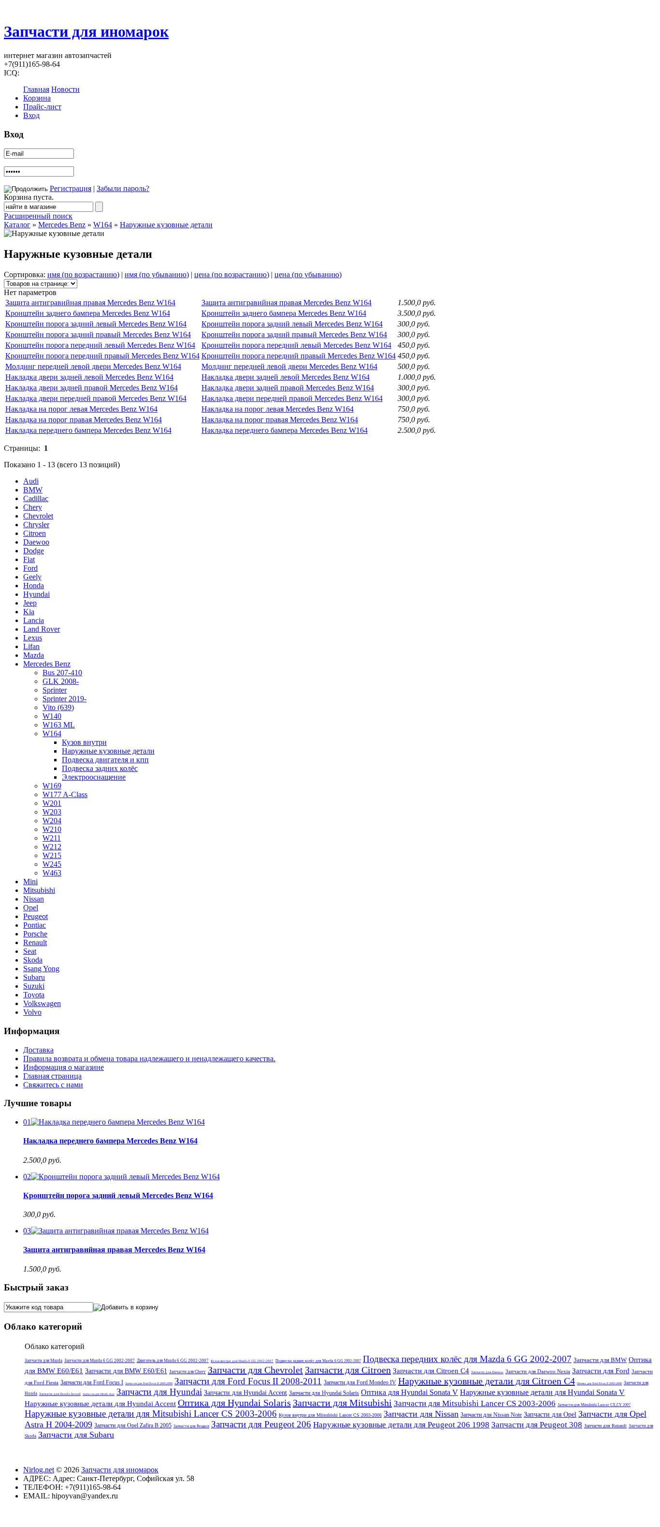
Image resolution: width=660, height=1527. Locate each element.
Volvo (32, 1012)
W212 (52, 847)
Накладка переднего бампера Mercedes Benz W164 (88, 430)
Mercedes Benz (62, 225)
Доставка (38, 1050)
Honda (33, 585)
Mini (30, 881)
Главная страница (52, 1076)
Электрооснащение (94, 777)
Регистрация (70, 188)
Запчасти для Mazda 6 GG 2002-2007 (99, 1360)
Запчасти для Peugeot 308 (536, 1424)
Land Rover (41, 629)
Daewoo (36, 542)
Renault (35, 942)
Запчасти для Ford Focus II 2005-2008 (148, 1383)
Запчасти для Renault (605, 1425)
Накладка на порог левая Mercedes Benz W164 (81, 409)
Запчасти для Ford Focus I (91, 1382)
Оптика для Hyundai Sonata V (409, 1392)
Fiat (29, 559)
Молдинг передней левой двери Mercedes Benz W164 (93, 366)
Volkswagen (42, 1003)
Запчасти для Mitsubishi (342, 1402)
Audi (31, 481)
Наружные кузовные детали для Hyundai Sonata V (542, 1392)
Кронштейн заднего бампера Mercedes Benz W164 (87, 313)
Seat (29, 951)
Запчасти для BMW (600, 1360)
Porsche (35, 934)
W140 (52, 716)
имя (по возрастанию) (83, 274)
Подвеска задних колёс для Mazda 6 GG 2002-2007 (318, 1361)
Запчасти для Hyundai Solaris (324, 1393)
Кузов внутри (84, 742)
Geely (32, 577)
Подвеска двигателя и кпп (105, 760)
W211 (52, 838)
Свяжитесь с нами (53, 1085)
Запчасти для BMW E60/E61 (126, 1371)
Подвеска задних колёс (100, 768)
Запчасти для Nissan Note (491, 1414)
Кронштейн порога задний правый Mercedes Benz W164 (98, 334)
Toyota (33, 995)
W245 (52, 864)
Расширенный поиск (38, 216)
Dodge (33, 551)
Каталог (17, 225)
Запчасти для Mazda (43, 1360)
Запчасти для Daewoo (487, 1372)
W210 (52, 829)
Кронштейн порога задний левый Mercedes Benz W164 (96, 324)
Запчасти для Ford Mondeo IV (360, 1382)
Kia (28, 612)
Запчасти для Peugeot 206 (261, 1424)
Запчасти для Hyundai (159, 1392)
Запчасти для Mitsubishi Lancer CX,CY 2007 (594, 1405)
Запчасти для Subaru (76, 1434)
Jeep (30, 603)
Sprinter (55, 690)
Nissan (33, 899)
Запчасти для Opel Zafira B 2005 (133, 1425)
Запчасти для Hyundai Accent (245, 1392)
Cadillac (35, 498)
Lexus (32, 638)
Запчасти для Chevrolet (255, 1369)
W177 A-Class (65, 794)
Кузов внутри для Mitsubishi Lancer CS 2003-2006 (330, 1415)
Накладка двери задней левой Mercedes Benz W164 (89, 377)
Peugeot (35, 916)
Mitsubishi (39, 890)
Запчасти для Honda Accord (60, 1394)
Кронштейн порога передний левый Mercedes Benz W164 (100, 345)
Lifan (31, 646)
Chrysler (36, 524)
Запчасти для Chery (187, 1371)
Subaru (34, 977)
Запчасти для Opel (550, 1414)
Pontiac (34, 925)
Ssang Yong (41, 968)
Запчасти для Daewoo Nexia (537, 1371)
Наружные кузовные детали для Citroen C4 (486, 1381)
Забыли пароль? (123, 188)
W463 (52, 873)
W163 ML (59, 725)
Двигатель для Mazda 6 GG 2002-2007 (173, 1360)
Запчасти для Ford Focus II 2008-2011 (248, 1381)
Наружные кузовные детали (166, 225)
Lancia (33, 620)
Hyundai (36, 594)
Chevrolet (38, 516)
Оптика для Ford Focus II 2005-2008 (599, 1383)
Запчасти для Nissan (421, 1414)
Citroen (34, 533)
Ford (30, 568)
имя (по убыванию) (157, 274)
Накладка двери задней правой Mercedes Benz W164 (91, 388)
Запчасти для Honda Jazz (99, 1394)
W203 (52, 812)
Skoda (33, 960)
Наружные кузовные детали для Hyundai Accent (100, 1404)
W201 (52, 803)
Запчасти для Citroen (348, 1369)
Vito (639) (58, 707)
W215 (52, 855)
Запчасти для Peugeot (191, 1426)
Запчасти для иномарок (86, 31)
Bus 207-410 (62, 672)
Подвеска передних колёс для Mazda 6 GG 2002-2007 (467, 1359)
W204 (52, 820)
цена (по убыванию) (308, 274)
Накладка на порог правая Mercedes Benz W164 (83, 419)
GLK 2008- (61, 681)
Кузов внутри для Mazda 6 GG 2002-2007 (242, 1361)
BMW (33, 490)
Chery (32, 507)
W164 (102, 225)
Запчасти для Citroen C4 (431, 1371)
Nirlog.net (38, 1470)
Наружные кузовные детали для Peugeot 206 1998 (401, 1424)
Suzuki (33, 986)
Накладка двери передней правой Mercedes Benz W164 (96, 398)
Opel (30, 908)
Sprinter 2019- (64, 699)
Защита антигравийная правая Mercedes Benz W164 (90, 302)
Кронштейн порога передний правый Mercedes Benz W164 (102, 356)
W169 (52, 786)
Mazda (33, 655)
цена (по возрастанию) (231, 274)
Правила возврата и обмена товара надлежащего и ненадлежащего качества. (149, 1058)
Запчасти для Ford (601, 1371)
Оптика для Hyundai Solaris (234, 1402)
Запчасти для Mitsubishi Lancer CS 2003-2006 (475, 1403)
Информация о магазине (63, 1067)
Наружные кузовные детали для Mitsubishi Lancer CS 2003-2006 (151, 1413)
